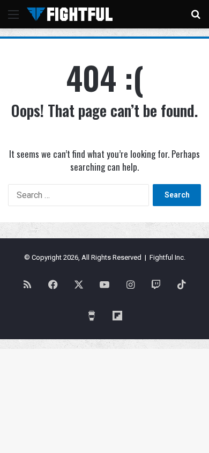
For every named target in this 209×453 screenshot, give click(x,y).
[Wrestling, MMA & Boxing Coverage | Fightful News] (70, 14)
